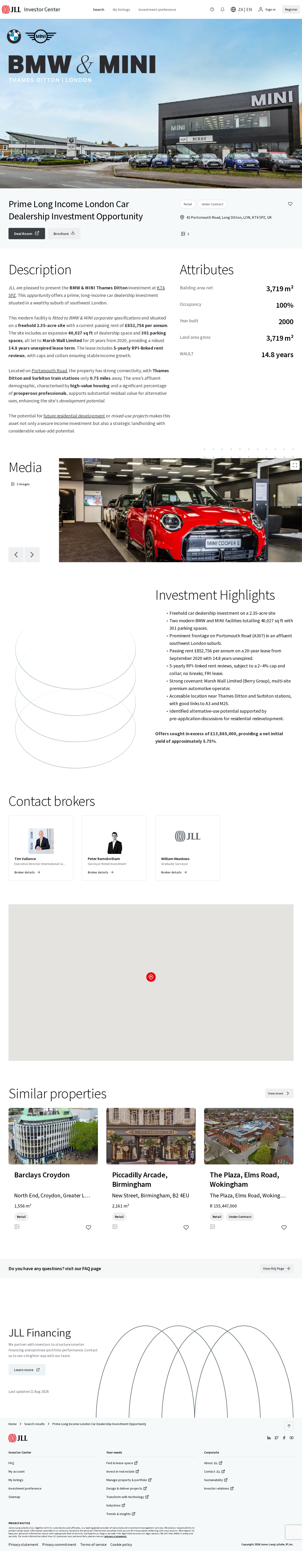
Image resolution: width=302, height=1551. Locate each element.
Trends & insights (118, 1514)
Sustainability (213, 1480)
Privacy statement (23, 1544)
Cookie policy (121, 1544)
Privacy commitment (59, 1544)
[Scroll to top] (289, 1426)
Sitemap (14, 1497)
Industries (113, 1505)
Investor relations (216, 1488)
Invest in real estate (120, 1471)
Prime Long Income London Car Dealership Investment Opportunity (99, 1424)
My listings (15, 1480)
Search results (34, 1424)
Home (12, 1424)
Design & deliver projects (124, 1488)
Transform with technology (125, 1497)
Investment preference (25, 1488)
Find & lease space (119, 1463)
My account (16, 1471)
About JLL (211, 1463)
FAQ (11, 1463)
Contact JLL (212, 1471)
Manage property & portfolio (126, 1480)
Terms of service (93, 1544)
